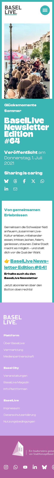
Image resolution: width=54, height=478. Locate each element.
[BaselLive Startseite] (13, 10)
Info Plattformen (15, 389)
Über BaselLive (14, 343)
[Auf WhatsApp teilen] (42, 181)
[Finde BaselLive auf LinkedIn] (34, 467)
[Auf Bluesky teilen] (6, 181)
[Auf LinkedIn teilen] (6, 189)
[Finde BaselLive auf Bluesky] (44, 467)
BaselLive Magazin (16, 382)
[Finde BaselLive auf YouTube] (25, 467)
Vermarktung (13, 350)
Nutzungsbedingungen (19, 421)
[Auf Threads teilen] (15, 181)
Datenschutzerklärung (20, 415)
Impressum (12, 408)
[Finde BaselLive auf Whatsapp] (15, 467)
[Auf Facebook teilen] (24, 181)
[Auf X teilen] (33, 181)
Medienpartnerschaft (19, 356)
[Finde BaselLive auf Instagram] (6, 467)
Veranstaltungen (15, 375)
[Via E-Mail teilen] (15, 189)
